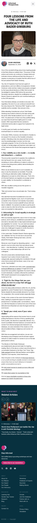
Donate (22, 494)
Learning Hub (5, 494)
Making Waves (24, 485)
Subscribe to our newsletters (13, 463)
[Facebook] (31, 63)
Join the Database (25, 497)
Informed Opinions (28, 358)
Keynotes (22, 483)
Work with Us (24, 501)
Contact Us (4, 508)
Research (4, 499)
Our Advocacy (5, 487)
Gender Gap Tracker (7, 497)
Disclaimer (23, 511)
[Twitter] (35, 63)
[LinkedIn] (28, 63)
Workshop (23, 478)
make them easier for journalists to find (16, 373)
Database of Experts (26, 481)
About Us (4, 478)
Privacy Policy (24, 509)
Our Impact (4, 483)
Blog (2, 501)
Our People (4, 485)
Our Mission (5, 481)
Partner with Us (24, 499)
